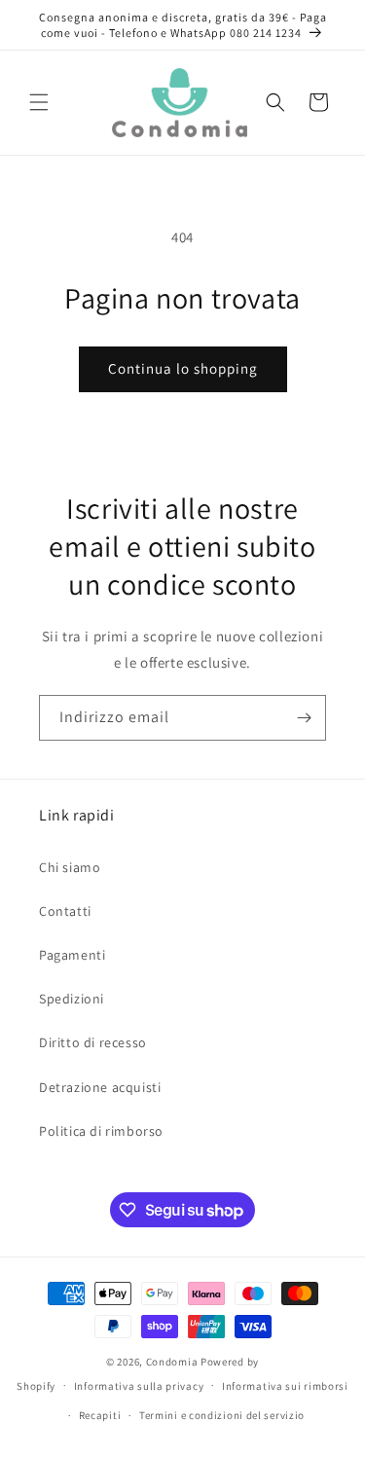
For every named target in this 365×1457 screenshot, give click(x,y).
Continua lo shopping (183, 368)
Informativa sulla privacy (139, 1386)
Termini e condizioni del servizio (222, 1415)
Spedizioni (71, 998)
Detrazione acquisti (100, 1087)
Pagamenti (72, 955)
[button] (39, 102)
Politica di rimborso (101, 1131)
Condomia (172, 1361)
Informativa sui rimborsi (285, 1386)
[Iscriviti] (303, 718)
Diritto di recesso (93, 1042)
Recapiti (100, 1415)
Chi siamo (69, 867)
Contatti (65, 911)
